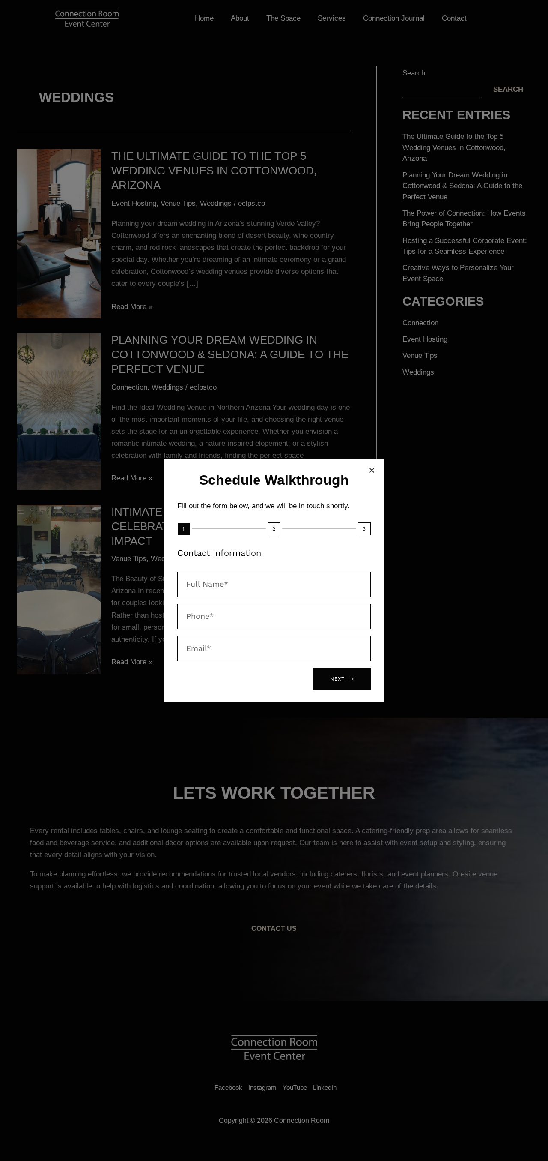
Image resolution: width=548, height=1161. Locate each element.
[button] (372, 470)
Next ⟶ (342, 679)
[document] (274, 580)
